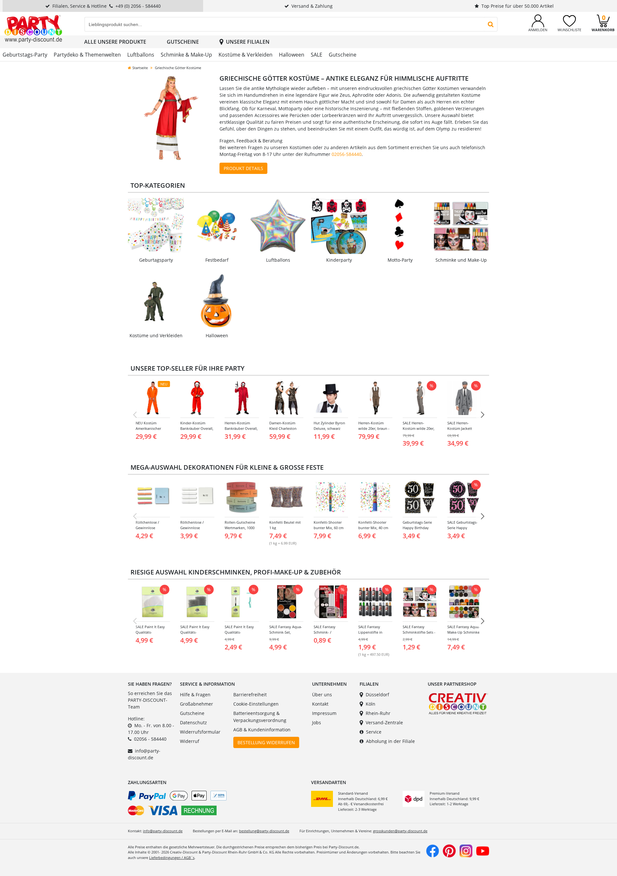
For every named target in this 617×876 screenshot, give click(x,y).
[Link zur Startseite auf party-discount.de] (33, 28)
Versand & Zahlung (312, 6)
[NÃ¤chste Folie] (482, 415)
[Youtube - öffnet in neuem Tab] (482, 850)
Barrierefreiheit (250, 694)
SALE (316, 54)
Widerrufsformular (200, 732)
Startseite (140, 67)
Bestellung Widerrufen (266, 742)
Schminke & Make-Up (186, 54)
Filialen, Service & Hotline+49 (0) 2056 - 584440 (106, 6)
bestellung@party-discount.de (264, 830)
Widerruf (189, 741)
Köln (370, 704)
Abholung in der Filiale (390, 741)
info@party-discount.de (163, 830)
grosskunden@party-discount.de (400, 830)
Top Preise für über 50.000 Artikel (517, 6)
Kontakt (320, 704)
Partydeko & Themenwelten (87, 54)
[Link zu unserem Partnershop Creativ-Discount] (458, 703)
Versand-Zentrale (384, 722)
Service (373, 732)
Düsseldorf (377, 694)
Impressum (324, 713)
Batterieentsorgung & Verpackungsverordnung (259, 716)
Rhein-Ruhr (378, 713)
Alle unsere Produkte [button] (115, 41)
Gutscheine (183, 41)
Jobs (316, 722)
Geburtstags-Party (25, 54)
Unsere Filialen (248, 41)
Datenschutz (193, 722)
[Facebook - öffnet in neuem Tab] (432, 850)
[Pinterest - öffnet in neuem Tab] (449, 850)
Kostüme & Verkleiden (246, 54)
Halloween (291, 54)
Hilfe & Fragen (195, 694)
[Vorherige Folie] (134, 415)
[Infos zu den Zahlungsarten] (217, 804)
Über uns (322, 694)
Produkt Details (243, 168)
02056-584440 (347, 154)
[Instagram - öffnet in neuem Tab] (466, 850)
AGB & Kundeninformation (262, 730)
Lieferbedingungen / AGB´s (171, 857)
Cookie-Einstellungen (256, 704)
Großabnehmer (196, 704)
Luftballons (140, 54)
